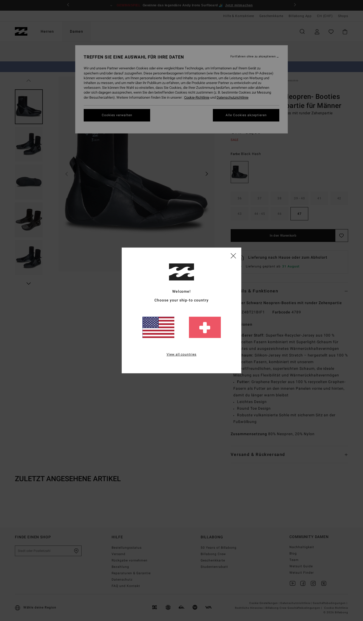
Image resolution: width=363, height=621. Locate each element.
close (233, 255)
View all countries (182, 354)
